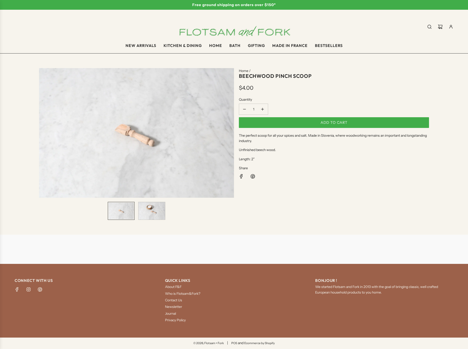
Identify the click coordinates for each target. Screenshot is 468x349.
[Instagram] (28, 289)
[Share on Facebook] (241, 177)
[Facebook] (17, 289)
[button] (43, 133)
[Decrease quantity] (244, 109)
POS (234, 343)
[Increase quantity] (262, 109)
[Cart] (440, 26)
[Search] (429, 26)
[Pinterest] (40, 289)
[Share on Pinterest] (252, 177)
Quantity (245, 99)
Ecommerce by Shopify (259, 343)
